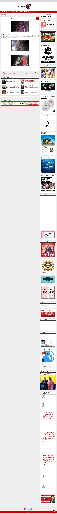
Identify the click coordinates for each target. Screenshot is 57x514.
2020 (42, 402)
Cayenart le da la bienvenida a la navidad (48, 418)
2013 (42, 485)
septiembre (44, 475)
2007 (42, 492)
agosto (44, 476)
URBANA (9, 11)
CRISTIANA (17, 11)
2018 (42, 404)
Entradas (43, 304)
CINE (29, 11)
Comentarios (44, 306)
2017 (42, 405)
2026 (42, 395)
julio (43, 477)
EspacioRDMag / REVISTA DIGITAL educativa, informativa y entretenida (16, 512)
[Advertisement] (48, 212)
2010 (42, 488)
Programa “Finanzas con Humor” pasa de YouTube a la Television (47, 374)
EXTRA (2, 11)
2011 (42, 487)
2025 (42, 396)
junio (43, 478)
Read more (12, 93)
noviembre (44, 411)
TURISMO (25, 11)
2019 (42, 403)
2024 (42, 397)
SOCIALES (21, 11)
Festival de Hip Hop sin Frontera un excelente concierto (16, 18)
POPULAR (5, 11)
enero (44, 484)
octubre (44, 474)
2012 (42, 486)
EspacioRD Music (43, 368)
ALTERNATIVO (13, 11)
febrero (44, 483)
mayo (43, 479)
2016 (42, 406)
